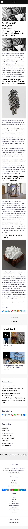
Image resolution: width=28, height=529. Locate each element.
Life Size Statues (4, 454)
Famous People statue (7, 438)
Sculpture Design (6, 443)
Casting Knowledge (6, 435)
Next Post (14, 321)
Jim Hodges (7, 346)
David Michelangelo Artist (8, 386)
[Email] (9, 490)
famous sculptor (8, 302)
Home (14, 497)
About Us (14, 480)
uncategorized (5, 445)
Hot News (9, 369)
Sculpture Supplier (23, 454)
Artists (4, 28)
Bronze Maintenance (7, 433)
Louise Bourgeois (17, 302)
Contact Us (14, 482)
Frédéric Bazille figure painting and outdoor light (14, 398)
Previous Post (14, 317)
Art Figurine (13, 454)
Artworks (4, 430)
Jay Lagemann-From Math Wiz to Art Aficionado (13, 366)
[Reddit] (18, 490)
